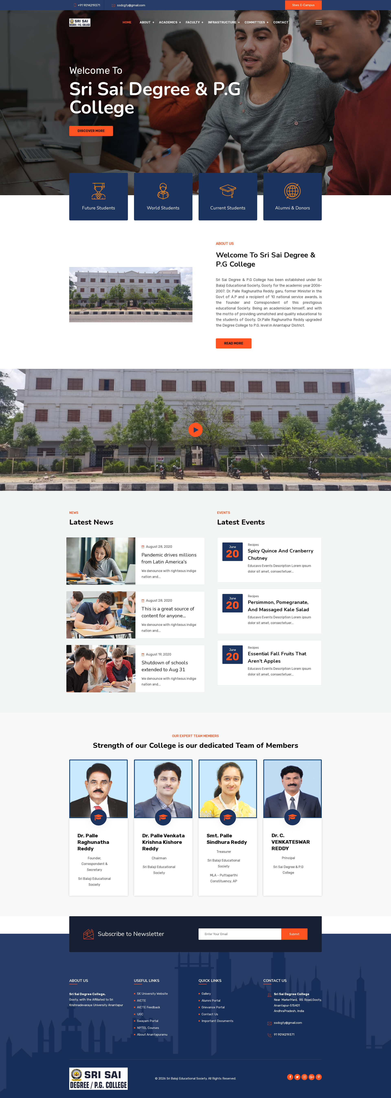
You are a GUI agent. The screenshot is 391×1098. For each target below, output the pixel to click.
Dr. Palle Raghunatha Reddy (93, 842)
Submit (294, 934)
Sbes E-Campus (303, 5)
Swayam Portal (147, 1021)
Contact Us (210, 1014)
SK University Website (152, 994)
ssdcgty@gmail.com (130, 5)
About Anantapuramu (152, 1034)
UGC (140, 1014)
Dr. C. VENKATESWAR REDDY (290, 841)
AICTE (141, 1000)
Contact (281, 22)
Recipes (253, 545)
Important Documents (217, 1021)
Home (127, 22)
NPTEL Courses (148, 1028)
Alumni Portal (211, 1000)
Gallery (206, 994)
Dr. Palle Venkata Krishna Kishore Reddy (163, 842)
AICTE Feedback (148, 1007)
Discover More (91, 131)
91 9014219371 (284, 1034)
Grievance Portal (213, 1007)
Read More (233, 343)
